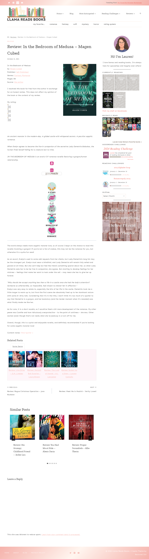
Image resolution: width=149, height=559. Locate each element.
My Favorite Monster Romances (130, 3)
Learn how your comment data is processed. (61, 534)
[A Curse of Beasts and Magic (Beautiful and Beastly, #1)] (130, 127)
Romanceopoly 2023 (122, 178)
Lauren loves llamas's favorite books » (127, 142)
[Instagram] (13, 2)
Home (7, 553)
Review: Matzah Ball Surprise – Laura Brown (34, 373)
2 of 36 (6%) (125, 186)
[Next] (90, 438)
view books (130, 159)
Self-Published (22, 72)
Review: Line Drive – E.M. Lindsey (17, 371)
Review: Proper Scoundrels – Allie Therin (81, 448)
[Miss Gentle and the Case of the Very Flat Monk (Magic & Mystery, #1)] (121, 120)
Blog (71, 13)
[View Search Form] (140, 13)
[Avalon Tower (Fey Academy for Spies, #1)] (109, 134)
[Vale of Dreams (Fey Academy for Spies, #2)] (104, 134)
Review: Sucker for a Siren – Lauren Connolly (69, 373)
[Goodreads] (17, 2)
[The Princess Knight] (121, 127)
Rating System (110, 24)
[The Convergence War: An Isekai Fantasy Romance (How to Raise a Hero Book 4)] (130, 120)
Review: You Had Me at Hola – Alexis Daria (51, 448)
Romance (53, 24)
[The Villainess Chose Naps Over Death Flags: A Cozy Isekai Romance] (109, 127)
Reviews (10, 41)
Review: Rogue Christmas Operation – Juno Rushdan (26, 391)
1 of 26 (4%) (125, 175)
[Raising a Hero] (113, 127)
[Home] (8, 37)
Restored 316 (140, 554)
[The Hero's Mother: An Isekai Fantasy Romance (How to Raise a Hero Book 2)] (138, 120)
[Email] (22, 2)
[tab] (47, 463)
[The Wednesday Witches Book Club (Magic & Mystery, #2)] (113, 120)
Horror (96, 24)
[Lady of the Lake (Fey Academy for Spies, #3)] (138, 127)
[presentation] (22, 427)
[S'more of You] (134, 127)
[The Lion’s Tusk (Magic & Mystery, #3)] (109, 120)
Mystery (85, 24)
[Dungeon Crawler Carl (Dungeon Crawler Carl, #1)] (126, 120)
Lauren (112, 153)
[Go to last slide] (13, 438)
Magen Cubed (16, 69)
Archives (106, 192)
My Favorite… (39, 24)
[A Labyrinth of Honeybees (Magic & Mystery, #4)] (104, 120)
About (16, 553)
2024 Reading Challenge (118, 148)
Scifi (75, 24)
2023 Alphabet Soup (122, 167)
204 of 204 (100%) (127, 157)
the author (18, 82)
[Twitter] (9, 2)
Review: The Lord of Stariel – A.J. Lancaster (51, 373)
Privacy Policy (38, 553)
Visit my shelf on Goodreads (114, 111)
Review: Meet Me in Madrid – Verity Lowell (77, 389)
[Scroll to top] (144, 550)
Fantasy (65, 24)
